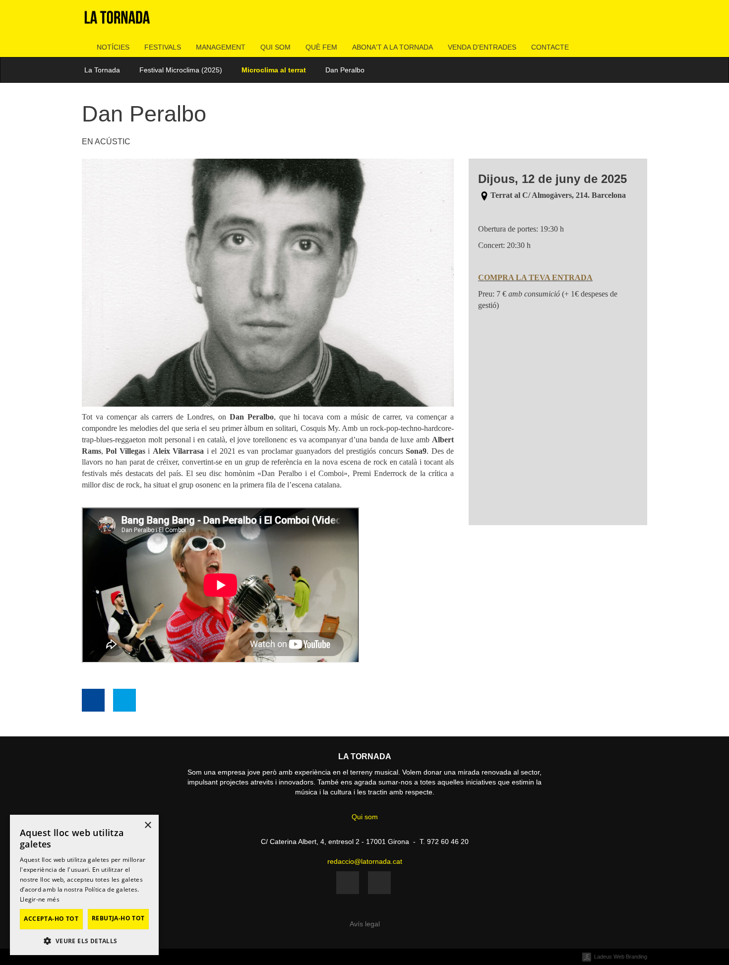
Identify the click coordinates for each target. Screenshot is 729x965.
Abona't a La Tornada (392, 47)
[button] (84, 940)
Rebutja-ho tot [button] (118, 918)
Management (220, 47)
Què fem (321, 47)
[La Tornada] (117, 21)
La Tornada (102, 70)
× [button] (147, 825)
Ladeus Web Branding (620, 957)
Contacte (550, 47)
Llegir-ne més (40, 899)
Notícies (113, 47)
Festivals (162, 47)
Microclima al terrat (274, 70)
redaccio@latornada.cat (364, 861)
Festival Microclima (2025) (180, 70)
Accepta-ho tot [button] (51, 918)
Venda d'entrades (482, 47)
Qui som (275, 47)
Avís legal (365, 924)
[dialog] (84, 885)
